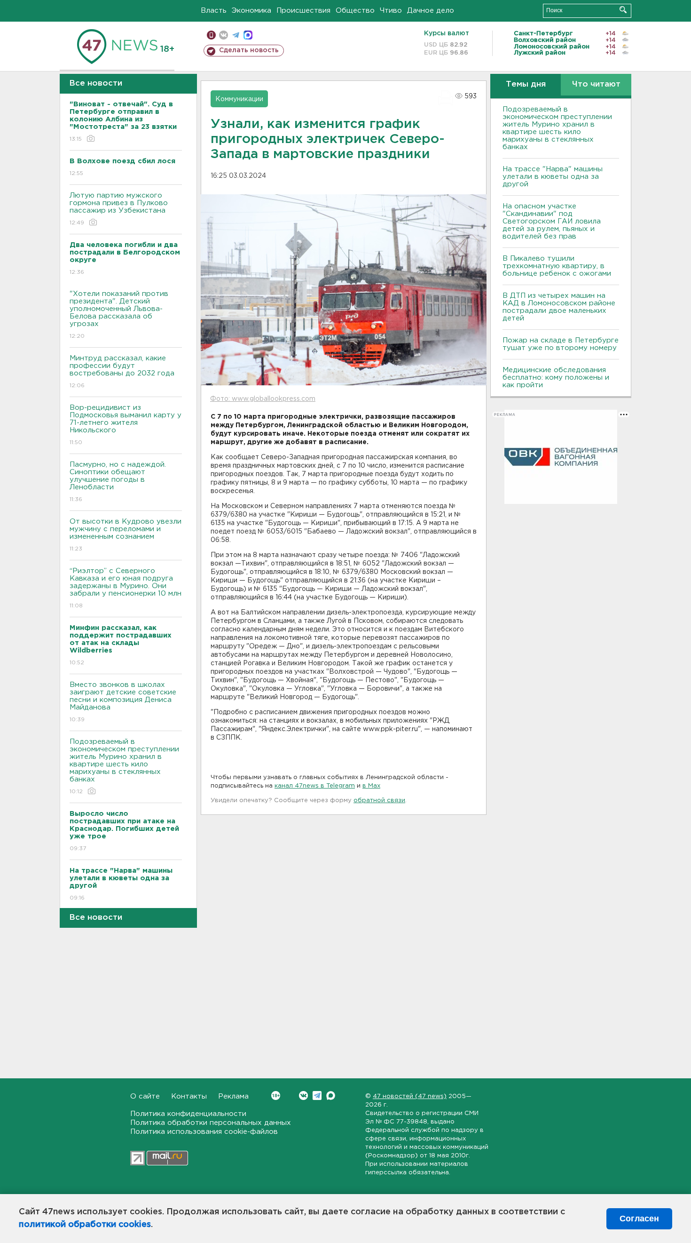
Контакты (189, 1096)
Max (330, 1095)
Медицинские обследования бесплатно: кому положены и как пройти (556, 377)
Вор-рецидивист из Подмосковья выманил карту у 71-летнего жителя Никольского (125, 425)
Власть (214, 11)
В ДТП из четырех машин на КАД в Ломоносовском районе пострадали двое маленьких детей (559, 307)
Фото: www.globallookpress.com (262, 399)
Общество (355, 11)
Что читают (596, 84)
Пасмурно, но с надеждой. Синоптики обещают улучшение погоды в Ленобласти (118, 482)
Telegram (317, 1095)
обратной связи (379, 800)
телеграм (235, 35)
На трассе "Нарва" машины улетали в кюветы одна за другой (553, 176)
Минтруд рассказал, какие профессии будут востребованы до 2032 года (122, 371)
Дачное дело (430, 11)
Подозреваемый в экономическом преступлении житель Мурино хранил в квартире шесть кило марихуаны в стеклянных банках (124, 766)
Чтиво (391, 11)
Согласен (639, 1218)
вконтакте (223, 35)
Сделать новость (249, 50)
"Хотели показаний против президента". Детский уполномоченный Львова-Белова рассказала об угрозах (119, 315)
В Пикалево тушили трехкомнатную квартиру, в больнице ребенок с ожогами (557, 266)
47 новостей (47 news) (410, 1096)
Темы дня (526, 84)
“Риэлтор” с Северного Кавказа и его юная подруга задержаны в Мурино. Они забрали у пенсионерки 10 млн (125, 588)
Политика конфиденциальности (188, 1114)
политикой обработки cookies (85, 1224)
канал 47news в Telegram (315, 786)
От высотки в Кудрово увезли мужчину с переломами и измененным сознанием (125, 534)
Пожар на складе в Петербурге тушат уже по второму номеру (561, 344)
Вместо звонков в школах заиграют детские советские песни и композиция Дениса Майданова (123, 702)
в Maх (371, 786)
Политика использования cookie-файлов (204, 1132)
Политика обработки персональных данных (210, 1123)
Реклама (233, 1096)
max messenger (247, 35)
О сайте (145, 1096)
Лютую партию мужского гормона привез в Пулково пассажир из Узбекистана (119, 208)
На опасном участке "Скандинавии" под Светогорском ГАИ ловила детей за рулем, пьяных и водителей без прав (552, 221)
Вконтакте (303, 1095)
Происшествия (303, 11)
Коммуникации (239, 99)
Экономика (251, 11)
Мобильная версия (211, 35)
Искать (623, 9)
